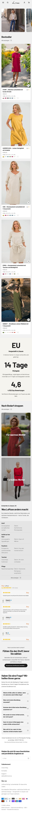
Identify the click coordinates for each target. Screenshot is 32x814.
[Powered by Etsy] (27, 593)
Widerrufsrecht (5, 807)
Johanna (8, 617)
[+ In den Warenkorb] (28, 85)
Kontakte (4, 771)
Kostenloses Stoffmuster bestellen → (16, 665)
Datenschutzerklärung (17, 807)
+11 (17, 156)
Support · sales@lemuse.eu (6, 775)
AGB (25, 807)
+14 (17, 98)
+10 (17, 215)
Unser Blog (4, 767)
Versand (3, 809)
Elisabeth (8, 600)
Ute (6, 633)
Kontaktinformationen (13, 809)
